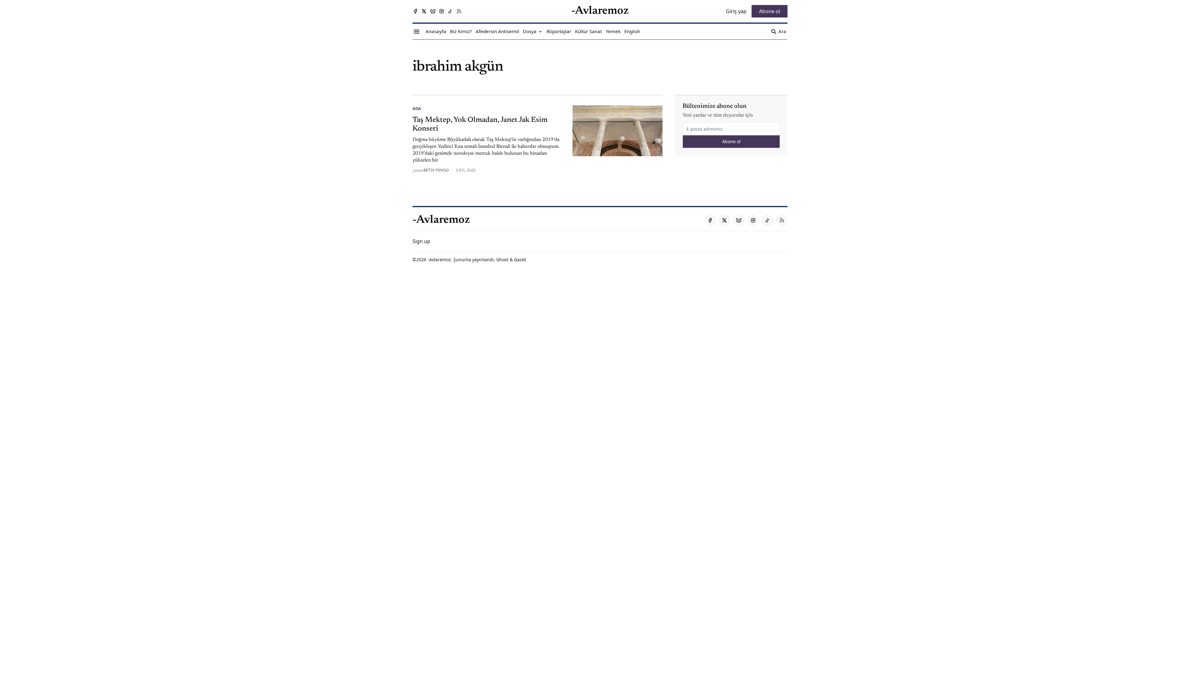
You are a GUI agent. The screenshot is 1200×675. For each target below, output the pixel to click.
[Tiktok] (450, 11)
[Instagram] (441, 11)
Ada (416, 108)
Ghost (502, 259)
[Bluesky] (433, 11)
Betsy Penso (436, 170)
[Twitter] (424, 11)
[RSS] (459, 11)
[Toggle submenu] (540, 31)
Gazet (520, 259)
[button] (530, 31)
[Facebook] (415, 11)
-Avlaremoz (439, 259)
